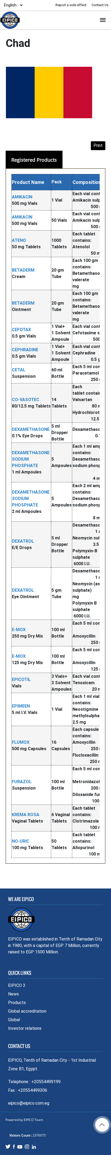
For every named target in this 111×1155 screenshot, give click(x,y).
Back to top (102, 1125)
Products (17, 1002)
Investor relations (24, 1028)
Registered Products (34, 160)
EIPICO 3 (16, 985)
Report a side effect (71, 5)
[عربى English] (11, 5)
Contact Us (100, 5)
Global (14, 1019)
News (13, 994)
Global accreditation (27, 1011)
